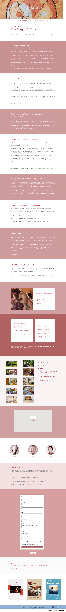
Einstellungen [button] (50, 610)
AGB (40, 484)
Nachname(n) (23, 502)
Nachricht (23, 523)
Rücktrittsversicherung (27, 566)
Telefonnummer (23, 510)
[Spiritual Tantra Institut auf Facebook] (53, 607)
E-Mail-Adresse (23, 506)
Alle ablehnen (56, 610)
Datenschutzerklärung (8, 610)
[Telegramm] (57, 607)
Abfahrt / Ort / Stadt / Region (25, 536)
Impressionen (14, 250)
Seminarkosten (20, 566)
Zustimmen (61, 610)
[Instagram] (55, 607)
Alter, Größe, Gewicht (24, 519)
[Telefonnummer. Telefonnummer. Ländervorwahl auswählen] (23, 512)
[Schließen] (64, 610)
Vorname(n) (23, 498)
